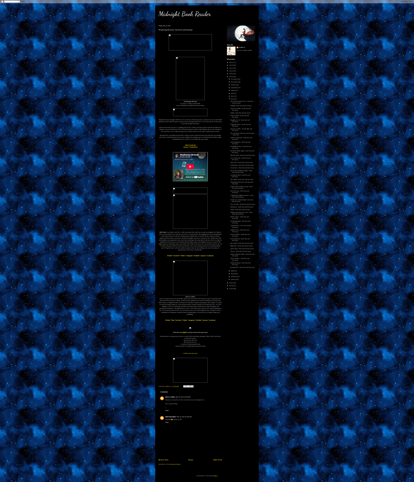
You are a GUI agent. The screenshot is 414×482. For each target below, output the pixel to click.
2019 (231, 285)
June (232, 96)
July (232, 93)
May (232, 99)
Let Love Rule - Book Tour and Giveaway (242, 204)
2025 (231, 65)
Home (190, 460)
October (233, 85)
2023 (231, 71)
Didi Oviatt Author (170, 417)
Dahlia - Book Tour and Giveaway (240, 113)
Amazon (185, 147)
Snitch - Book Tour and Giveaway (240, 209)
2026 (231, 62)
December (234, 79)
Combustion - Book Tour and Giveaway (242, 165)
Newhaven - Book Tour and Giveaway (241, 207)
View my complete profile (244, 50)
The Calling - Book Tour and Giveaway (241, 179)
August (233, 90)
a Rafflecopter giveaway (190, 353)
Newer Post (163, 460)
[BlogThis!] (186, 386)
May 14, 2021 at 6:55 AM (183, 397)
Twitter (183, 255)
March (233, 274)
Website (169, 255)
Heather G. (242, 47)
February (234, 276)
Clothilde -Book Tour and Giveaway (241, 105)
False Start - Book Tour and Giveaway (241, 162)
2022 (231, 74)
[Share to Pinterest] (192, 386)
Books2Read (193, 147)
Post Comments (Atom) (173, 464)
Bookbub (196, 255)
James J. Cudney (170, 397)
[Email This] (184, 386)
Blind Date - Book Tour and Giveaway (241, 246)
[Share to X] (188, 386)
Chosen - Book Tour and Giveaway (240, 251)
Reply (167, 410)
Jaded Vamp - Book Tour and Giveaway (242, 248)
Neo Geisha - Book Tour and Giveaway (241, 243)
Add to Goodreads (190, 145)
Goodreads (210, 255)
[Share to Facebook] (190, 386)
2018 (231, 288)
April (232, 271)
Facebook (176, 255)
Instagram (189, 255)
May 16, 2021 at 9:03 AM (184, 417)
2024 (231, 68)
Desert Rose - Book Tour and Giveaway (242, 168)
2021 (231, 76)
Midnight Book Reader (184, 14)
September (234, 87)
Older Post (217, 460)
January (233, 279)
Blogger (215, 476)
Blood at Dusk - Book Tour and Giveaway (242, 155)
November (234, 82)
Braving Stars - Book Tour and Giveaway (242, 267)
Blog (172, 320)
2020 (231, 283)
